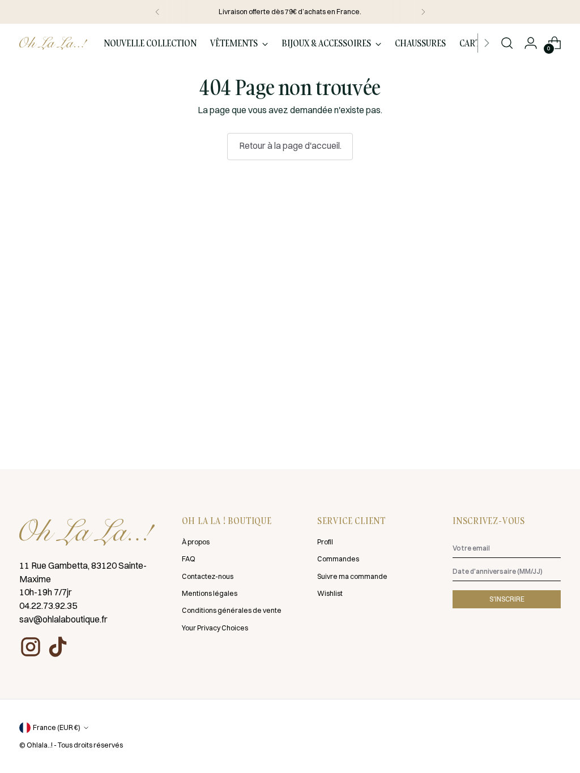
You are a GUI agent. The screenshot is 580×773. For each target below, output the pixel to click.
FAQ (188, 559)
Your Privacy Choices (215, 628)
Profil (325, 542)
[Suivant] (423, 12)
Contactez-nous (207, 576)
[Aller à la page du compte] (530, 43)
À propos (196, 542)
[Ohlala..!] (53, 43)
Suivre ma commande (352, 576)
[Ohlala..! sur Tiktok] (57, 646)
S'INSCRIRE (506, 599)
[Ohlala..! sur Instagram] (30, 646)
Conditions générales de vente (232, 610)
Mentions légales (209, 593)
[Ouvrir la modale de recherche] (507, 43)
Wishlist (330, 593)
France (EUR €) (56, 727)
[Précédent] (157, 12)
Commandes (338, 559)
